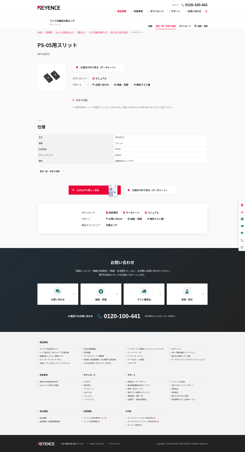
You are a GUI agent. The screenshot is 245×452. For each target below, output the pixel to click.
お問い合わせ (194, 11)
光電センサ (111, 225)
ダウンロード (157, 11)
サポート (175, 11)
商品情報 (121, 11)
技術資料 (113, 212)
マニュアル (101, 78)
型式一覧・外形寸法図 (50, 171)
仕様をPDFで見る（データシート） (99, 67)
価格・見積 (122, 84)
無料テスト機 (143, 84)
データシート (133, 212)
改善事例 (138, 11)
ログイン (175, 5)
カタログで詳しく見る (88, 190)
